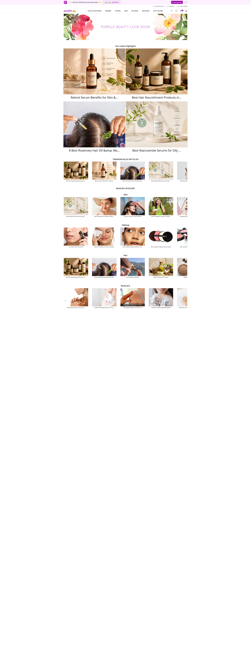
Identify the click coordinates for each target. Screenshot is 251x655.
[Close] (186, 2)
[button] (184, 173)
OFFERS (118, 11)
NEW (126, 11)
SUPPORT (171, 6)
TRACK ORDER (183, 6)
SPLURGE (135, 11)
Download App (177, 2)
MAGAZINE (145, 11)
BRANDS (108, 11)
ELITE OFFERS (158, 11)
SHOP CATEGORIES (94, 11)
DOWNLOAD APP (159, 6)
